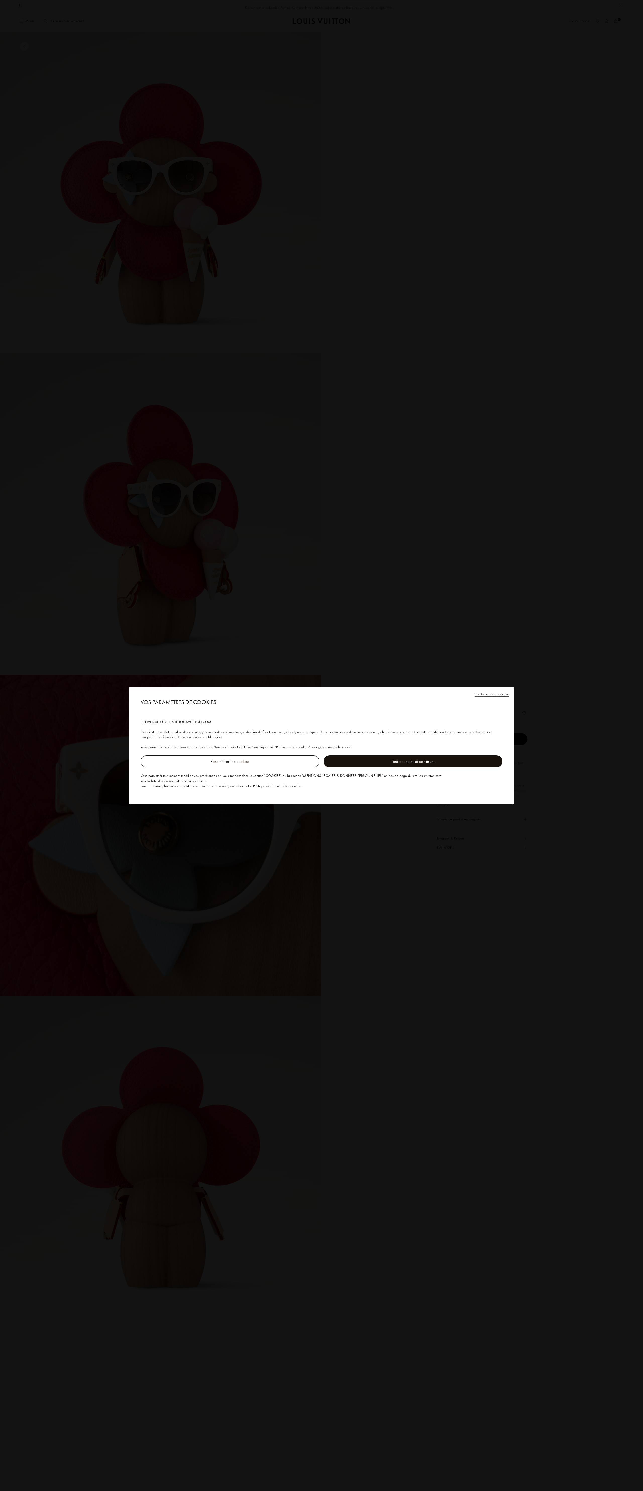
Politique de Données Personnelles (278, 786)
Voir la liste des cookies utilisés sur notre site (173, 781)
